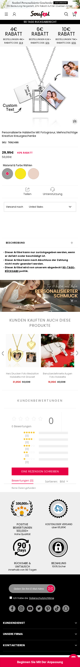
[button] (6, 14)
